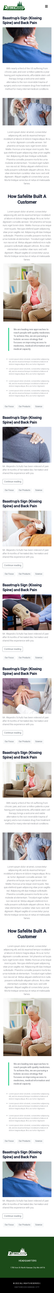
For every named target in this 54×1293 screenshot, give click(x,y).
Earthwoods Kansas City (27, 1287)
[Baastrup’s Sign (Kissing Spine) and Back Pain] (27, 45)
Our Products (24, 406)
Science (38, 406)
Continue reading (12, 481)
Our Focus (9, 406)
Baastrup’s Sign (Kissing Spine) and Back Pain (22, 20)
